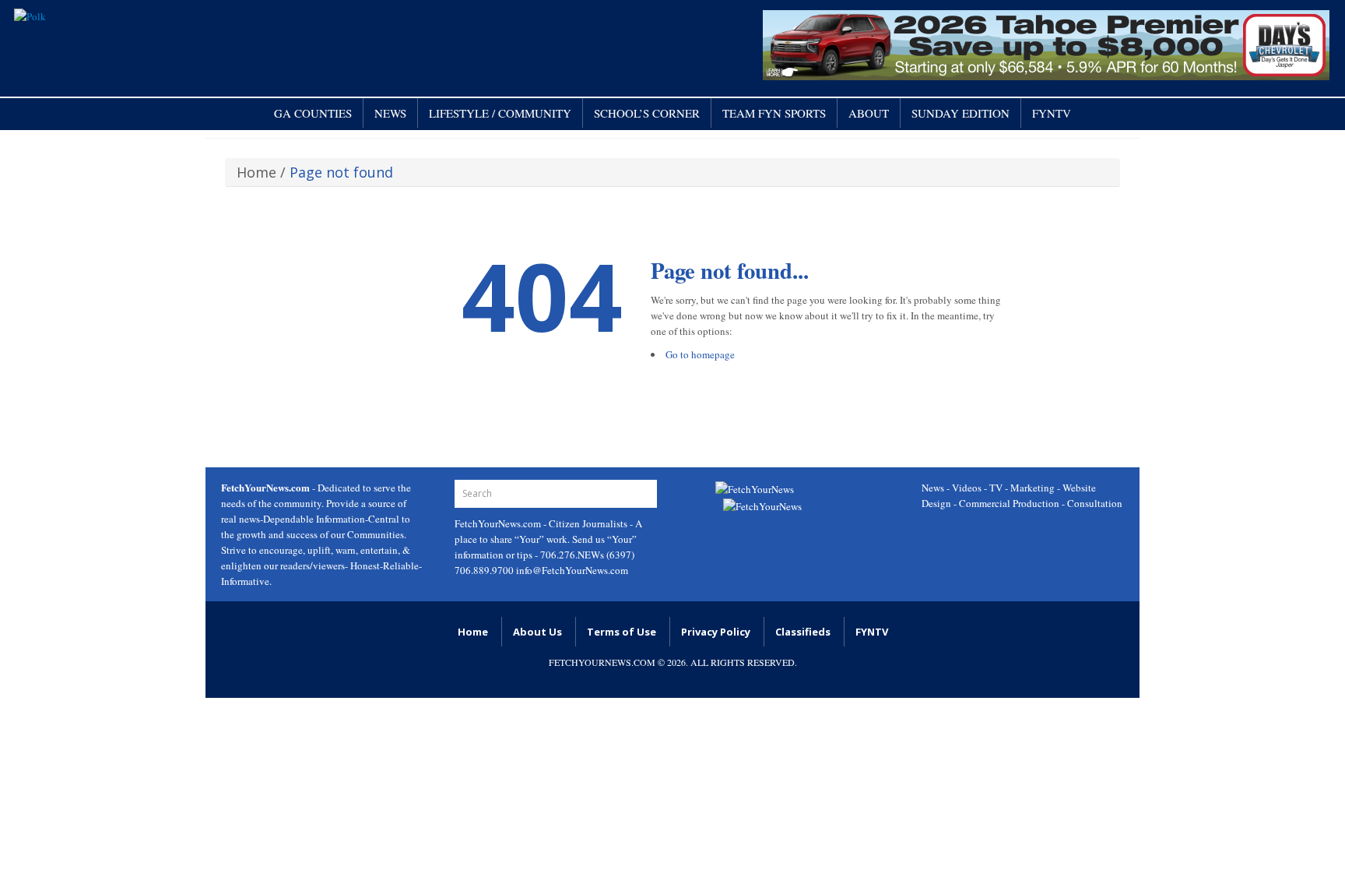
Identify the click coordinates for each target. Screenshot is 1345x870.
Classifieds (803, 632)
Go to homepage (700, 354)
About (868, 113)
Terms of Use (621, 632)
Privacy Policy (715, 632)
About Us (537, 632)
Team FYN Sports (774, 113)
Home (256, 172)
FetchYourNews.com (499, 523)
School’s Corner (647, 113)
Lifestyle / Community (500, 113)
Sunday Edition (960, 113)
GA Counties (313, 113)
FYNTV (1051, 113)
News (390, 113)
